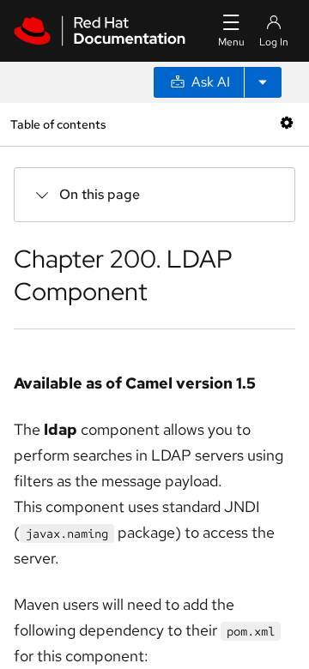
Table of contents (57, 124)
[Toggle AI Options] (263, 82)
